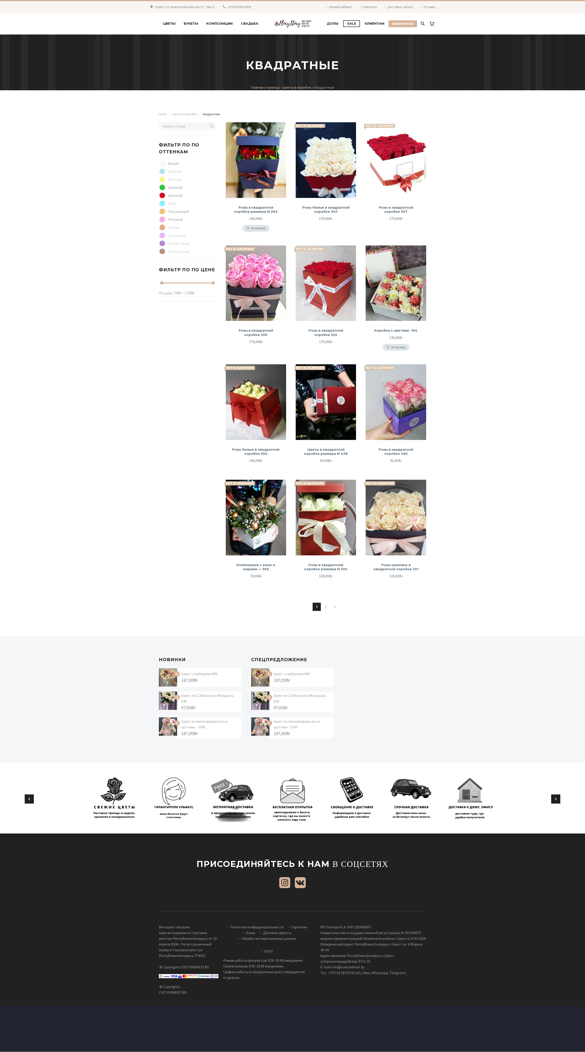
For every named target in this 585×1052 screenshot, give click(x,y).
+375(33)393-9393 (239, 7)
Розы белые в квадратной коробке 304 (255, 451)
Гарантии (299, 927)
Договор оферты (277, 932)
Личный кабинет (340, 7)
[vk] (300, 882)
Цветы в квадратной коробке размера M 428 (326, 451)
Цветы (169, 23)
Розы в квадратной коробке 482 (396, 451)
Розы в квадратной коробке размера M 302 (325, 567)
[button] (211, 126)
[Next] (335, 607)
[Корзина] (433, 24)
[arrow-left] (29, 799)
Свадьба (249, 23)
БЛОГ (268, 951)
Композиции (219, 23)
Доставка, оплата (400, 7)
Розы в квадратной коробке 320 (325, 332)
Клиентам (374, 23)
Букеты (191, 23)
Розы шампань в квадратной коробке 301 (396, 567)
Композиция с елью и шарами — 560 (256, 567)
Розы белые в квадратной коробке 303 (326, 209)
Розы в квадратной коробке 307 (396, 209)
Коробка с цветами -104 (395, 330)
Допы (332, 23)
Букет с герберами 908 (199, 673)
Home (163, 114)
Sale (351, 23)
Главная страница (265, 87)
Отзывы (429, 7)
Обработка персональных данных (268, 938)
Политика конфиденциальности (257, 927)
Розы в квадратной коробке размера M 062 (255, 209)
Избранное (403, 24)
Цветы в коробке (297, 87)
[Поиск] (422, 24)
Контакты (370, 7)
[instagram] (284, 882)
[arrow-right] (555, 799)
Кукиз (251, 932)
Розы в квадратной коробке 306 (256, 332)
